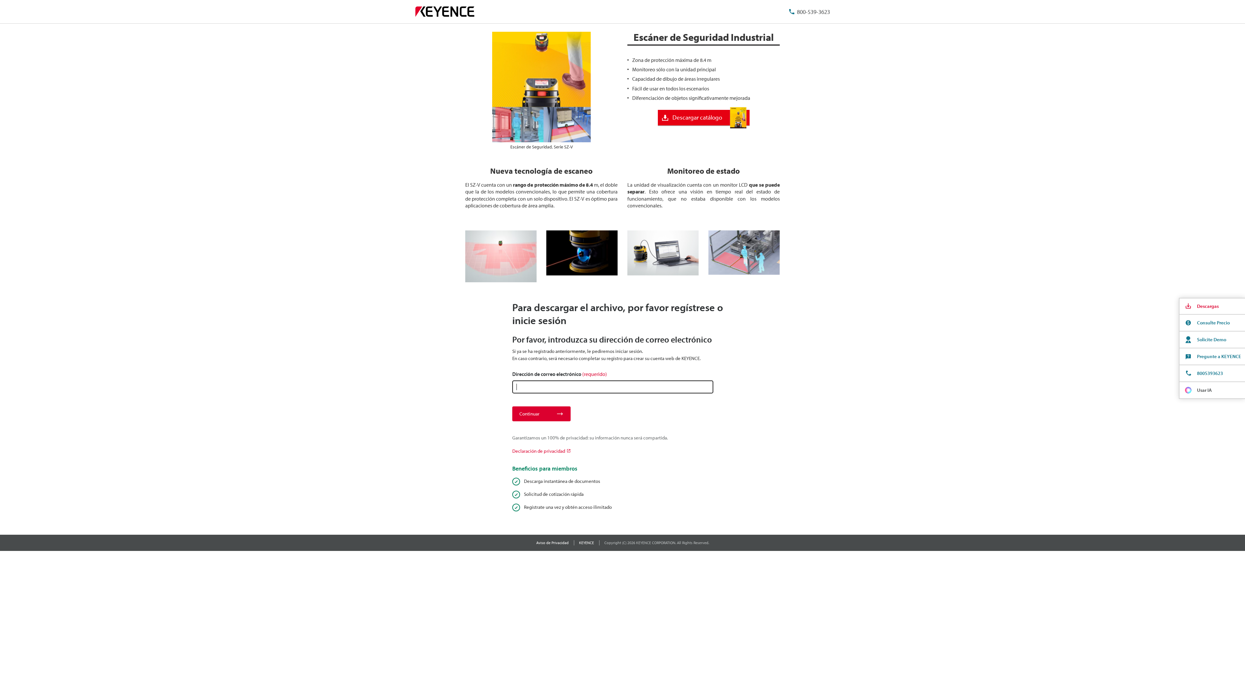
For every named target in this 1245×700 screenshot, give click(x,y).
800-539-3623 (813, 12)
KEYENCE (586, 542)
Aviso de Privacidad (552, 542)
